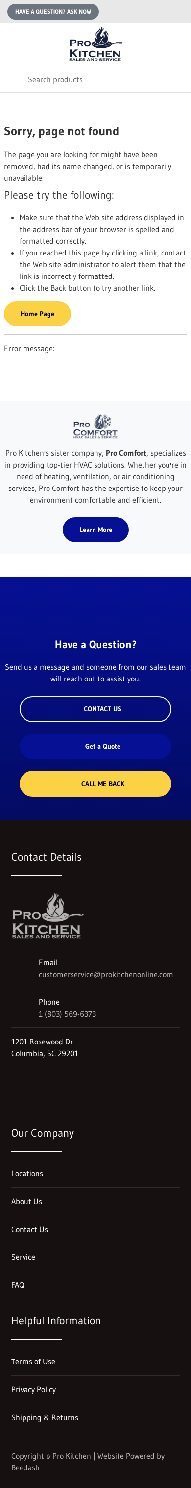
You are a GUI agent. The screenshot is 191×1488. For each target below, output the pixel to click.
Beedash (25, 1467)
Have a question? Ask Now (53, 11)
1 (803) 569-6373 (67, 1014)
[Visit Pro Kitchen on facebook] (36, 1081)
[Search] (14, 78)
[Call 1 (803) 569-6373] (178, 12)
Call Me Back (102, 783)
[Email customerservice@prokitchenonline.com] (158, 12)
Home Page (37, 313)
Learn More (95, 529)
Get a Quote (102, 746)
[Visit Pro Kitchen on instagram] (15, 1081)
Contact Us (102, 708)
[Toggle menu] (14, 44)
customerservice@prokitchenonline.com (106, 974)
